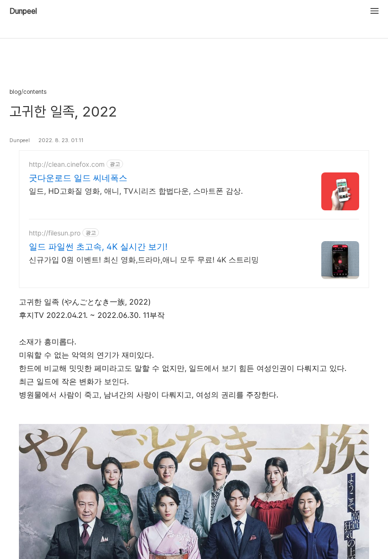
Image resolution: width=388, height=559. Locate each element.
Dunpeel (23, 11)
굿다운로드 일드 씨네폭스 (78, 178)
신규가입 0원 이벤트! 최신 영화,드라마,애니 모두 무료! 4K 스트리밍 (144, 259)
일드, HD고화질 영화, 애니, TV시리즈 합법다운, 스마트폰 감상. (136, 191)
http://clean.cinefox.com (67, 164)
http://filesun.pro (54, 233)
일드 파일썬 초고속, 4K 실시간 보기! (98, 247)
